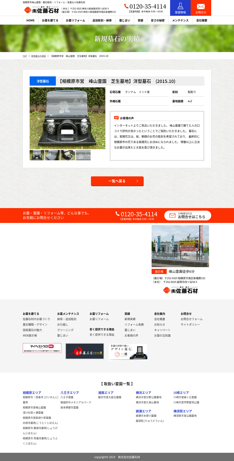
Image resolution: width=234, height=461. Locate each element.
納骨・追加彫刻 (66, 319)
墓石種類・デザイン (35, 324)
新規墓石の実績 (38, 55)
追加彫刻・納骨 (102, 20)
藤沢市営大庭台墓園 (109, 397)
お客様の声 (131, 335)
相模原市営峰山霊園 (34, 407)
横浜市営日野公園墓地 (149, 397)
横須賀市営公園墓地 (185, 415)
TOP (25, 55)
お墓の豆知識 (162, 335)
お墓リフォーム (75, 20)
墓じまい (62, 335)
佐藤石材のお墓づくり (36, 319)
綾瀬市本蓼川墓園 (146, 415)
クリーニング (65, 330)
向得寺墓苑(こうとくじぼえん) (40, 423)
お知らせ (159, 324)
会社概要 (159, 319)
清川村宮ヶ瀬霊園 (33, 412)
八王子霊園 (66, 397)
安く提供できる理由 (102, 334)
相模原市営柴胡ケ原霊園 (37, 417)
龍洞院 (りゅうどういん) (150, 420)
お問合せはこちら (191, 215)
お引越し (62, 324)
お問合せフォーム (192, 319)
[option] (67, 118)
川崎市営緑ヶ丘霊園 (185, 397)
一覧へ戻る (117, 180)
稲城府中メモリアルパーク (75, 402)
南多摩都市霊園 (69, 407)
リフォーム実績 (134, 324)
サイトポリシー (190, 324)
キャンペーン (162, 330)
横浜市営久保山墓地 (147, 402)
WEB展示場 (30, 335)
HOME (30, 20)
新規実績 (130, 319)
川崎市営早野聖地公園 (186, 402)
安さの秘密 (158, 20)
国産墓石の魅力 (32, 330)
